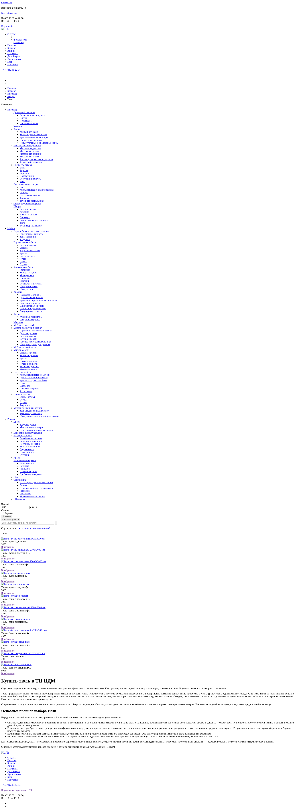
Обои (16, 477)
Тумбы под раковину (31, 413)
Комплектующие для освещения (36, 189)
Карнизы (24, 212)
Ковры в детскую (29, 131)
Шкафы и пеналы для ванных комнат (39, 416)
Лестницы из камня (30, 444)
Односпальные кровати (32, 305)
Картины (24, 173)
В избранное (7, 547)
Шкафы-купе (26, 289)
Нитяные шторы (28, 214)
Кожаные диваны (29, 355)
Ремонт (11, 419)
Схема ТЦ (6, 2)
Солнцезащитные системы (34, 220)
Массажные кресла (29, 151)
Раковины (25, 490)
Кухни (17, 314)
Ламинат (24, 466)
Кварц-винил (27, 463)
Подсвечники (27, 176)
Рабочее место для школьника (35, 341)
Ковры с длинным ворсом (33, 134)
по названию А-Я (40, 528)
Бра (21, 187)
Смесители (25, 493)
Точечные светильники (32, 200)
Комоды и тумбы (28, 272)
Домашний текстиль (24, 112)
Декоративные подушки (32, 115)
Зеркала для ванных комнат (34, 410)
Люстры (24, 192)
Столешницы (27, 452)
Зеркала (24, 170)
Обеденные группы (30, 319)
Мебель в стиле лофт (24, 325)
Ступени (24, 455)
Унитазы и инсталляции (32, 496)
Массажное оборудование (27, 145)
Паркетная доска (28, 471)
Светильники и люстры (26, 184)
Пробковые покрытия (31, 474)
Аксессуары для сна (30, 294)
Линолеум (25, 468)
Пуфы (23, 258)
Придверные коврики (31, 140)
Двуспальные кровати (31, 297)
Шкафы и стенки (28, 286)
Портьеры (25, 217)
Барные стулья (27, 397)
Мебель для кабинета (25, 347)
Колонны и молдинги (31, 441)
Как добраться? (9, 13)
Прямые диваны (28, 361)
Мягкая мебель (21, 350)
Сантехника (20, 479)
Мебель (11, 228)
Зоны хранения (28, 236)
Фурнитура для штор (31, 225)
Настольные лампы (30, 195)
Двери (17, 421)
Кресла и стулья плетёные (33, 380)
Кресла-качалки (28, 256)
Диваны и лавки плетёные (33, 377)
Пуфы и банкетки (29, 363)
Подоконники (27, 449)
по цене (24, 528)
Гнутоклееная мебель (25, 242)
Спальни (24, 281)
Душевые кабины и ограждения (36, 488)
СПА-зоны (19, 499)
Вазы (22, 167)
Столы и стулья (22, 394)
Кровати (18, 292)
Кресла (23, 253)
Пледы (23, 118)
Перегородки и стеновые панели (37, 430)
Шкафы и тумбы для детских (35, 344)
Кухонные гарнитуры (31, 316)
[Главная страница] (5, 29)
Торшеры (24, 198)
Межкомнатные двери (31, 427)
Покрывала (25, 120)
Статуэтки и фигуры (30, 178)
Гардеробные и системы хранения (31, 231)
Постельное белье (29, 123)
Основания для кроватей (33, 308)
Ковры (17, 129)
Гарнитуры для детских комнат (36, 330)
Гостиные (25, 270)
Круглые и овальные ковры (34, 137)
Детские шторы (28, 209)
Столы (23, 261)
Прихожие (25, 278)
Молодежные (27, 275)
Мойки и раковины (30, 446)
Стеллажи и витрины (31, 283)
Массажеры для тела (30, 148)
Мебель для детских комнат (28, 328)
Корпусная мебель (23, 267)
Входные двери (28, 424)
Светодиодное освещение (27, 203)
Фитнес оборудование (31, 162)
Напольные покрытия (25, 460)
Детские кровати (28, 339)
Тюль (22, 223)
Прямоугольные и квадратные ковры (39, 142)
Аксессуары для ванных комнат (36, 482)
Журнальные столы (30, 250)
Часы (22, 181)
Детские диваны (28, 333)
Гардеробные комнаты (31, 234)
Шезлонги (25, 386)
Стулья (23, 264)
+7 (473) (10, 69)
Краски (17, 457)
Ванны (23, 485)
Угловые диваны (28, 369)
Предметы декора (23, 165)
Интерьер (12, 109)
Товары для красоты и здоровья (36, 159)
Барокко (9, 513)
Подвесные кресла (29, 388)
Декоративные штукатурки (28, 432)
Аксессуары (26, 391)
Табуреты (25, 405)
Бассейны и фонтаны (31, 438)
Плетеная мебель (22, 372)
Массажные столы (29, 156)
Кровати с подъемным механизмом (38, 300)
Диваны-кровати (28, 352)
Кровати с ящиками (30, 303)
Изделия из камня (23, 435)
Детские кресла (28, 245)
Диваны (24, 247)
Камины (18, 126)
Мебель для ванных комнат (28, 408)
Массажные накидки (30, 154)
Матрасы (18, 322)
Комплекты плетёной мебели (35, 374)
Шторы (17, 206)
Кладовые (25, 239)
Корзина (6, 26)
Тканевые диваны (29, 366)
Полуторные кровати (31, 311)
